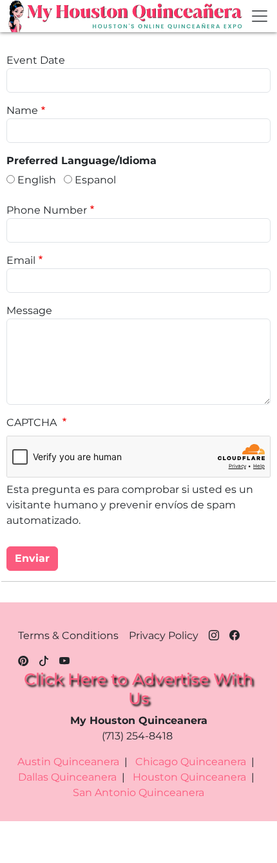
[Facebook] (234, 633)
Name (22, 110)
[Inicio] (17, 16)
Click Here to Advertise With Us (138, 688)
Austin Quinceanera (68, 762)
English (36, 180)
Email (20, 260)
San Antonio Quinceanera (138, 792)
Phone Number (46, 210)
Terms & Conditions (68, 635)
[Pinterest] (23, 659)
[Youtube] (64, 659)
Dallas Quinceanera (67, 777)
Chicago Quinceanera (190, 762)
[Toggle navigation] (259, 16)
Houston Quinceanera (189, 777)
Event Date (35, 60)
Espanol (95, 180)
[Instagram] (214, 633)
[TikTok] (43, 659)
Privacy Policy (163, 635)
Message (29, 310)
